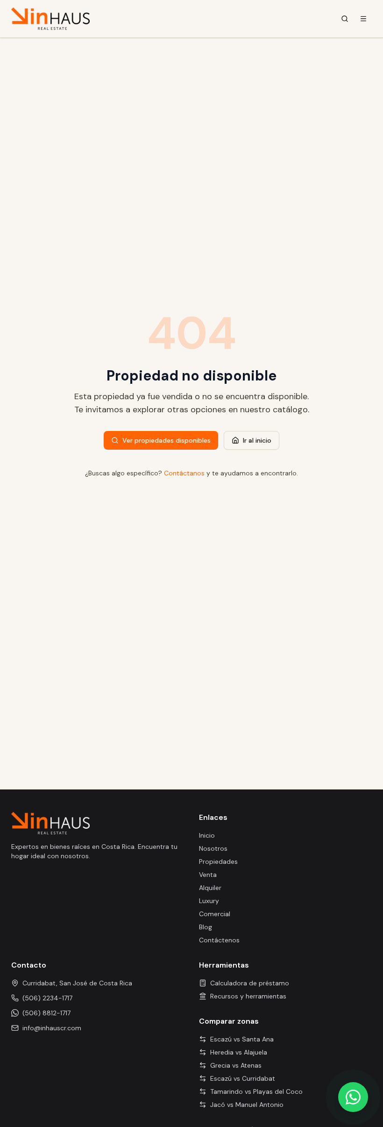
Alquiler (210, 887)
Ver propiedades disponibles (166, 440)
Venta (208, 874)
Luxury (209, 901)
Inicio (207, 835)
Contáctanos (184, 473)
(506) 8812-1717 (46, 1013)
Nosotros (213, 848)
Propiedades (218, 861)
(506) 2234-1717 (47, 998)
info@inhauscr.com (51, 1028)
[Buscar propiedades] (344, 18)
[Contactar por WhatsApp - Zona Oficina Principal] (353, 1097)
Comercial (214, 914)
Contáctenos (219, 940)
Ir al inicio (257, 440)
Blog (205, 927)
